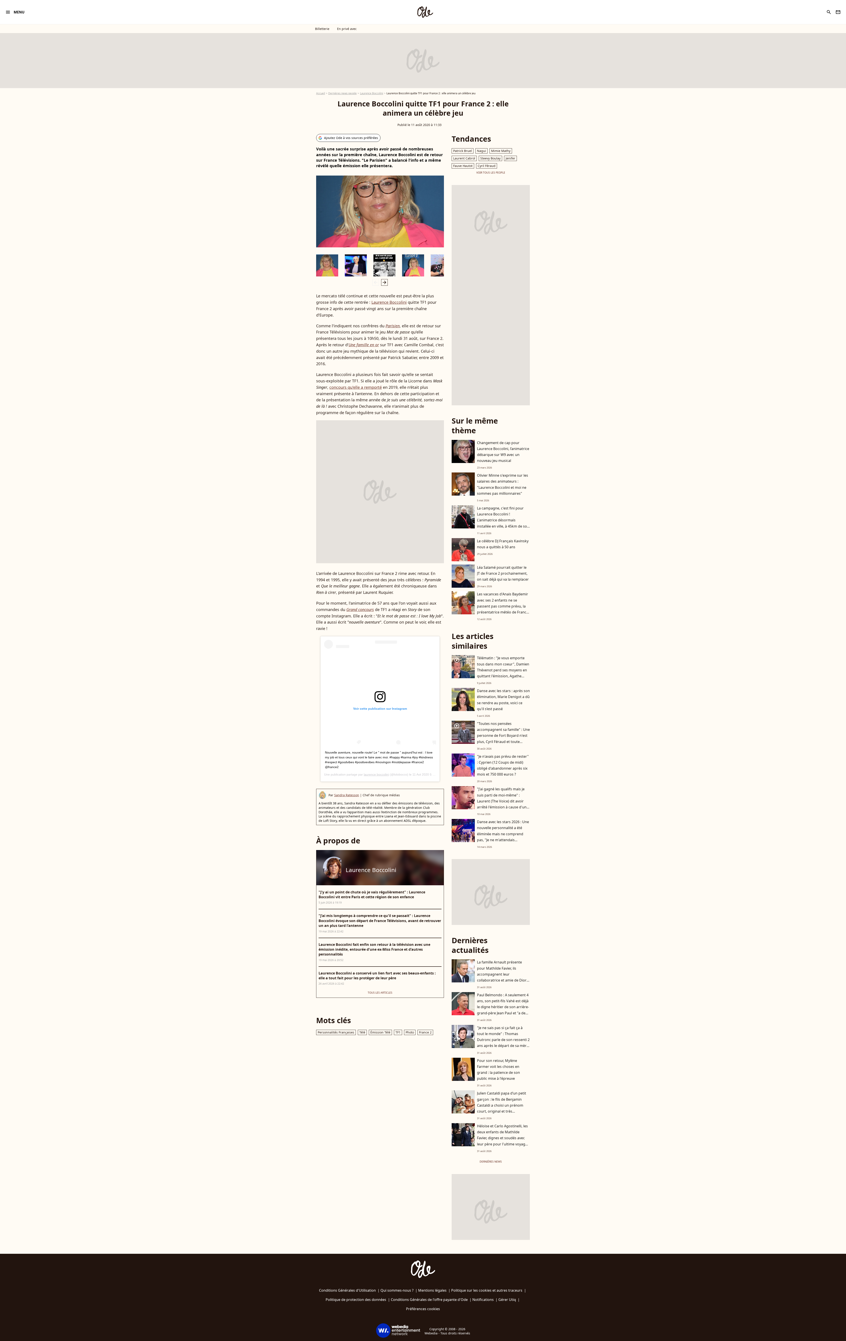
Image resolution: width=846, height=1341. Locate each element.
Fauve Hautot (463, 166)
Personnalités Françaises (336, 1032)
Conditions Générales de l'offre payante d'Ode (429, 1299)
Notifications (483, 1299)
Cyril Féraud (486, 166)
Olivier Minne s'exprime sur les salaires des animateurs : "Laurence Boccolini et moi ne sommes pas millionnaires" (502, 484)
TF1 (398, 1032)
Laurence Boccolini (371, 93)
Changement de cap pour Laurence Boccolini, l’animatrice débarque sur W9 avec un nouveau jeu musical (503, 451)
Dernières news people (342, 93)
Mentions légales (432, 1290)
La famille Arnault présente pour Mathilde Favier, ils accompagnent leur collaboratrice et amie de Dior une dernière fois (502, 974)
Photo (410, 1032)
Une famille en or (364, 344)
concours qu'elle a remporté (355, 387)
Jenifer (510, 158)
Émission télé (380, 1032)
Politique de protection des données (356, 1299)
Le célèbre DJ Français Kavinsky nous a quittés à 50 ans (503, 544)
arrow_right (384, 282)
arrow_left (375, 282)
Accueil (320, 93)
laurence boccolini (376, 774)
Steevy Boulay (490, 158)
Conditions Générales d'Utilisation (347, 1290)
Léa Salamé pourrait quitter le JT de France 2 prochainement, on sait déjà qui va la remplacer (503, 573)
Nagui (481, 151)
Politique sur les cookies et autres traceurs (486, 1290)
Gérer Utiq (507, 1299)
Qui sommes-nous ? (397, 1290)
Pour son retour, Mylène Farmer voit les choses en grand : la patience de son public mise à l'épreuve (498, 1069)
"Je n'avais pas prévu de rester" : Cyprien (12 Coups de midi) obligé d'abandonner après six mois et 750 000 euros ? (503, 765)
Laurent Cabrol (464, 158)
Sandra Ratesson (346, 795)
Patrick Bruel (462, 151)
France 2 (425, 1032)
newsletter (838, 12)
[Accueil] (425, 12)
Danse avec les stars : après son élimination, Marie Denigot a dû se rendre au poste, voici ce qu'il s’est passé (503, 699)
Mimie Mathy (500, 151)
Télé (362, 1032)
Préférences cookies (423, 1308)
